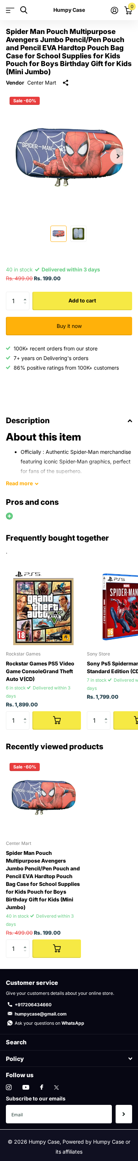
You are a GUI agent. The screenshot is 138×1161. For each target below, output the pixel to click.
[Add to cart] (56, 720)
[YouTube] (25, 1087)
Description (28, 420)
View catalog (10, 10)
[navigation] (58, 234)
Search (16, 1042)
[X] (56, 1087)
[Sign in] (114, 10)
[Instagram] (8, 1087)
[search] (23, 10)
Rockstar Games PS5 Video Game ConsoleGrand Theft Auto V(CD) (40, 671)
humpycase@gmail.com (41, 1014)
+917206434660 (33, 1004)
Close (69, 1058)
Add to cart (82, 300)
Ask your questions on (49, 1023)
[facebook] (41, 1087)
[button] (118, 156)
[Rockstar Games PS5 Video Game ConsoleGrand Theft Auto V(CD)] (43, 607)
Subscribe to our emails (36, 1098)
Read (19, 483)
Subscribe (124, 1114)
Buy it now (69, 326)
